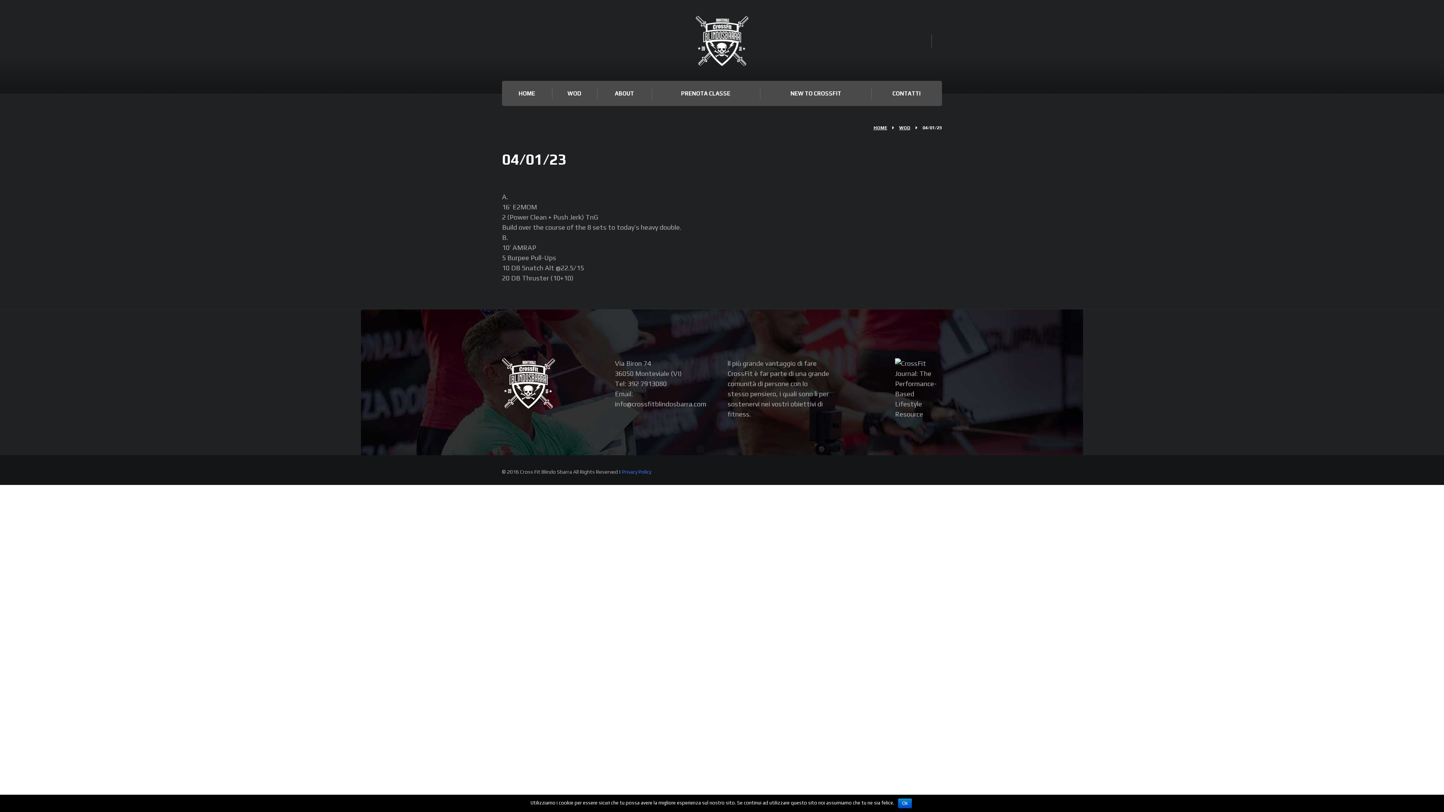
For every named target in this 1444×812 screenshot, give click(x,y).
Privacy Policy (636, 472)
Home (527, 93)
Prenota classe (705, 93)
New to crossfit (815, 93)
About (624, 93)
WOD (904, 127)
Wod (574, 93)
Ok (905, 803)
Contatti (906, 93)
